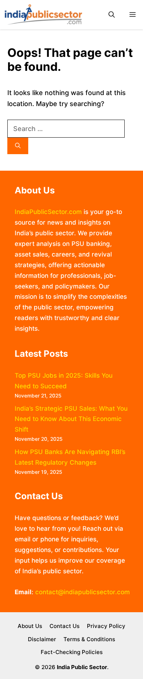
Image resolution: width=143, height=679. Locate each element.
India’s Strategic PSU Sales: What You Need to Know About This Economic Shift (71, 419)
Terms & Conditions (89, 639)
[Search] (17, 146)
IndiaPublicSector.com (48, 211)
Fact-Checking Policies (72, 652)
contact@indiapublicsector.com (82, 592)
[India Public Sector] (43, 14)
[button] (111, 15)
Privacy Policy (106, 625)
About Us (30, 625)
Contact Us (65, 625)
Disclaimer (42, 639)
